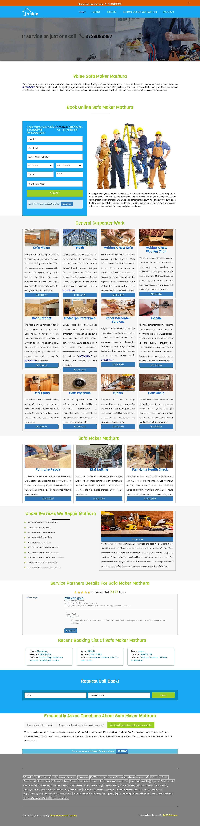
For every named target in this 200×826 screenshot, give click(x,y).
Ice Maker (163, 777)
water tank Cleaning (93, 785)
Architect (98, 789)
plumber (145, 781)
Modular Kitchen (47, 793)
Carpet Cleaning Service (162, 793)
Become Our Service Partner (36, 797)
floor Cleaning (161, 785)
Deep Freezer (70, 781)
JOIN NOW (122, 751)
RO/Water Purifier (98, 777)
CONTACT (168, 12)
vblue (32, 14)
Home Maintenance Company (63, 815)
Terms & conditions (60, 797)
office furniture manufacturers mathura (46, 557)
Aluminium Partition (113, 789)
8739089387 (70, 36)
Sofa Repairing (29, 785)
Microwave (83, 777)
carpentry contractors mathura (42, 562)
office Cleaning (127, 785)
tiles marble (75, 789)
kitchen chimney (61, 789)
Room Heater (43, 781)
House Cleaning (61, 785)
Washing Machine (42, 777)
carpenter (155, 781)
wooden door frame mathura (41, 532)
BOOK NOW (41, 295)
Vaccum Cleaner (115, 777)
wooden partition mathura (40, 537)
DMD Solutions (170, 815)
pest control (47, 789)
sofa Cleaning (76, 785)
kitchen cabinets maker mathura (43, 547)
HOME (82, 12)
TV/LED (154, 777)
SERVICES (111, 12)
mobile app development (102, 793)
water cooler (97, 781)
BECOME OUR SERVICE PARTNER (140, 12)
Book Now (66, 204)
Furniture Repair (45, 785)
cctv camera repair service (116, 781)
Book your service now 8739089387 (100, 4)
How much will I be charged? (40, 725)
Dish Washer (57, 781)
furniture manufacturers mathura (43, 552)
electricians (135, 781)
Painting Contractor (133, 789)
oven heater (129, 777)
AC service (28, 777)
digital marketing (124, 793)
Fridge (55, 777)
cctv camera (84, 781)
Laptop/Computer (67, 777)
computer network (81, 793)
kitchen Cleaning (111, 785)
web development (141, 793)
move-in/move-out (31, 789)
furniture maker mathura (39, 542)
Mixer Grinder (29, 781)
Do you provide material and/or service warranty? (81, 725)
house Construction (153, 789)
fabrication (88, 789)
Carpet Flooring (30, 793)
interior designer (63, 793)
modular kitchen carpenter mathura (44, 567)
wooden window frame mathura (43, 522)
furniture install (168, 781)
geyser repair (142, 777)
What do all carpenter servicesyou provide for (131, 725)
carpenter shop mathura (39, 527)
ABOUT (96, 12)
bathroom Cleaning (145, 785)
